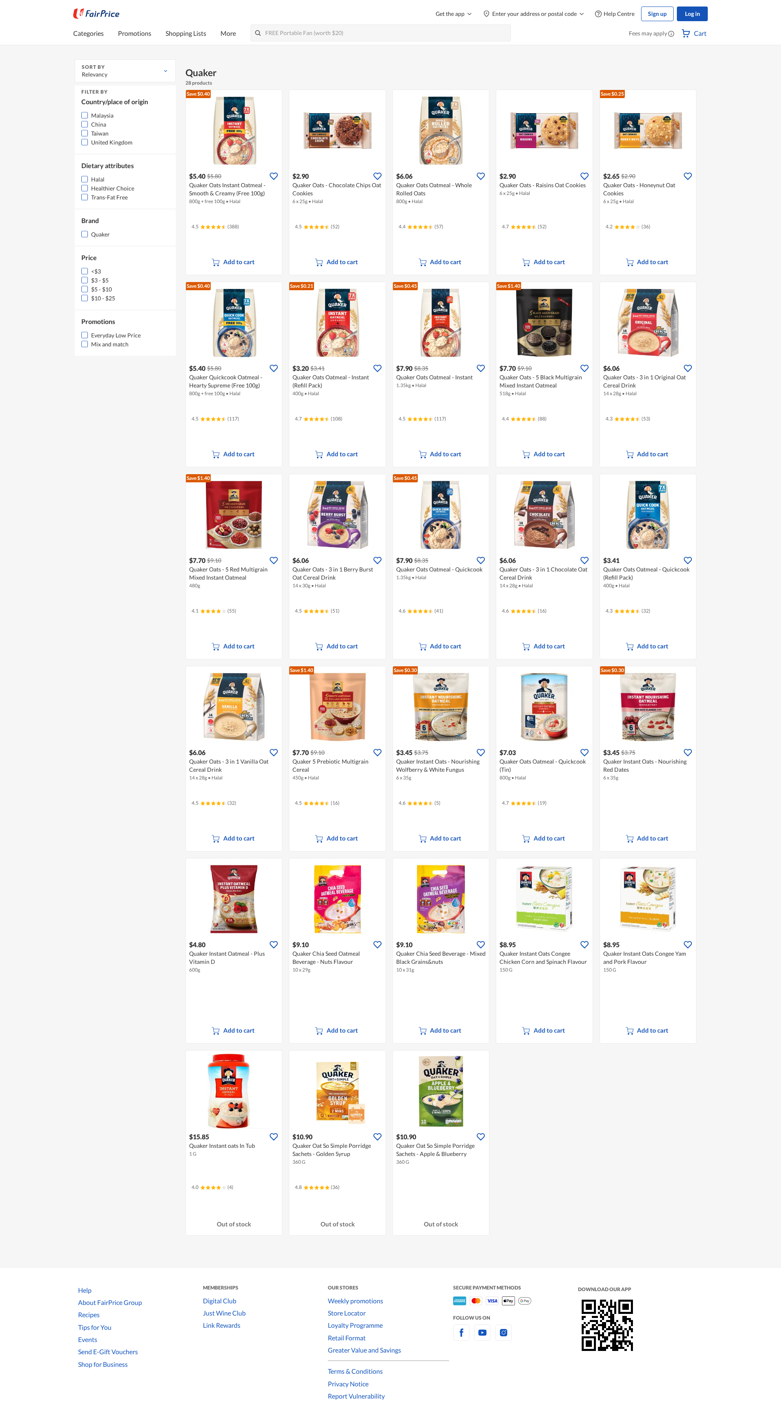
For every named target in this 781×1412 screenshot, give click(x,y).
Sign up (657, 13)
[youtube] (482, 1337)
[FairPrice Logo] (96, 13)
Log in (692, 13)
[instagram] (503, 1337)
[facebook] (461, 1337)
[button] (671, 34)
